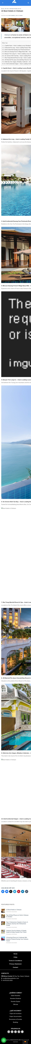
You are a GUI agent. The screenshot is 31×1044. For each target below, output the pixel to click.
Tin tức (7, 8)
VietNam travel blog (15, 8)
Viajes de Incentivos (15, 1013)
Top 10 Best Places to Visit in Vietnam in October (17, 915)
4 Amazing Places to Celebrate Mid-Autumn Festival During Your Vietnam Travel (17, 939)
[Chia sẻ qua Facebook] (2, 891)
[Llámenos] (19, 1031)
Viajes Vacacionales (15, 1016)
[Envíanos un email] (15, 1031)
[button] (2, 3)
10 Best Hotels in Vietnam (13, 909)
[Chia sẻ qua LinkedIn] (22, 891)
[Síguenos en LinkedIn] (22, 1031)
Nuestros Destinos (15, 998)
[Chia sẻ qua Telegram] (14, 891)
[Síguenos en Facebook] (8, 1031)
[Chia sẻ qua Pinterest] (18, 891)
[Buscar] (28, 3)
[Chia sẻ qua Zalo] (6, 891)
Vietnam (7, 35)
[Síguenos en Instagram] (12, 1031)
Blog (2, 8)
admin (21, 15)
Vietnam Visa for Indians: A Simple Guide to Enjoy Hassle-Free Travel (16, 931)
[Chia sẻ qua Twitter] (10, 891)
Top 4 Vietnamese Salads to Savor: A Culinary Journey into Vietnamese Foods (17, 923)
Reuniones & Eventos (15, 1019)
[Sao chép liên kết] (26, 891)
